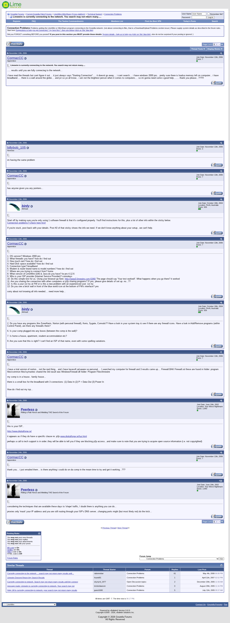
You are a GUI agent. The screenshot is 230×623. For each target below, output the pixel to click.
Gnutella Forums (17, 14)
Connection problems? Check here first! (26, 223)
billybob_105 (16, 147)
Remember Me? (216, 14)
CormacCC (15, 58)
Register (16, 21)
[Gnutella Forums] (12, 8)
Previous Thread (109, 528)
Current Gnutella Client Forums (39, 14)
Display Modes (213, 49)
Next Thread (123, 528)
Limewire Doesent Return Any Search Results (26, 578)
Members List (117, 21)
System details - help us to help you (127, 34)
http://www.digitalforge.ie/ (19, 431)
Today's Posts (189, 21)
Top (225, 604)
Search (215, 21)
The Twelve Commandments (71, 21)
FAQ (34, 21)
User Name (186, 14)
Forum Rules (12, 558)
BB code (10, 548)
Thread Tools (197, 49)
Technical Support (94, 14)
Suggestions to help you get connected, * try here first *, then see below (54, 30)
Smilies (10, 550)
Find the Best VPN (153, 21)
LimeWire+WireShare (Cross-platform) (69, 14)
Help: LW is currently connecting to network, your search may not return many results (42, 590)
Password (186, 17)
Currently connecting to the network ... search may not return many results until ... (40, 573)
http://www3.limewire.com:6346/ (80, 279)
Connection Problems (113, 14)
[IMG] (9, 552)
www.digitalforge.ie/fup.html (73, 436)
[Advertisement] (115, 112)
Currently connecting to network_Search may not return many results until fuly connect (42, 582)
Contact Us (201, 604)
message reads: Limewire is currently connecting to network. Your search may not (40, 586)
